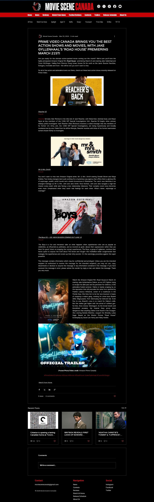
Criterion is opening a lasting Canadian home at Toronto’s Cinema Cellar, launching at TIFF (42, 433)
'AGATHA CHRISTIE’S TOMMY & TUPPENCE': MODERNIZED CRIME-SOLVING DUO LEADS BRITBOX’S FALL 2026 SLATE (109, 433)
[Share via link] (55, 390)
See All (124, 408)
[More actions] (114, 36)
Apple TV (62, 22)
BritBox (109, 22)
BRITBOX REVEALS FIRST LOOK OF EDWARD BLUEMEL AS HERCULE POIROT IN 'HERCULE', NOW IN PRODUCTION (76, 433)
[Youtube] (120, 6)
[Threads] (109, 6)
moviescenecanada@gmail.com (47, 485)
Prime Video (99, 22)
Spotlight (53, 22)
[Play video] (77, 345)
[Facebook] (114, 6)
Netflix (71, 22)
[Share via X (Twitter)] (44, 390)
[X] (104, 6)
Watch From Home (42, 22)
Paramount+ (88, 22)
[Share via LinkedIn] (49, 390)
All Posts (30, 22)
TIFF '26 (117, 22)
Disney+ (79, 22)
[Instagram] (98, 6)
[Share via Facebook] (39, 390)
